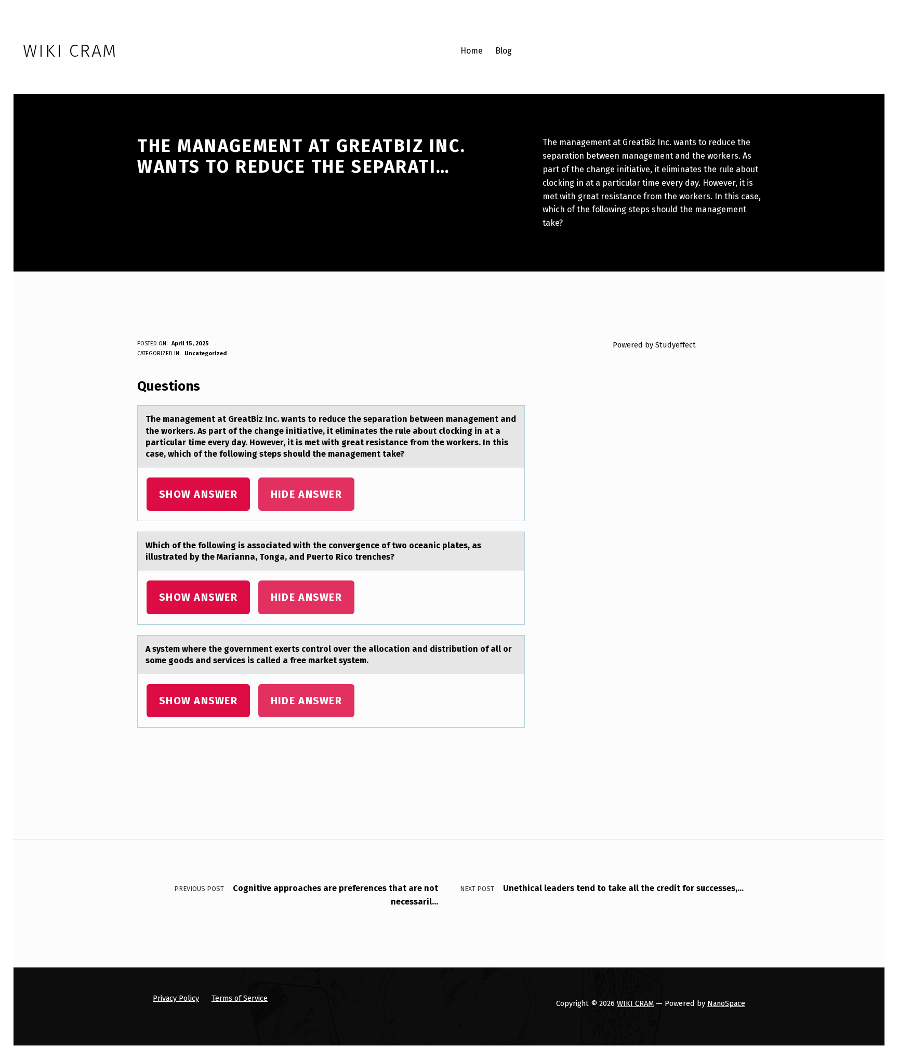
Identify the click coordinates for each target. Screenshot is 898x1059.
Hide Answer (306, 494)
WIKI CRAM (635, 1003)
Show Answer (198, 494)
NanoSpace (726, 1003)
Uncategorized (205, 353)
